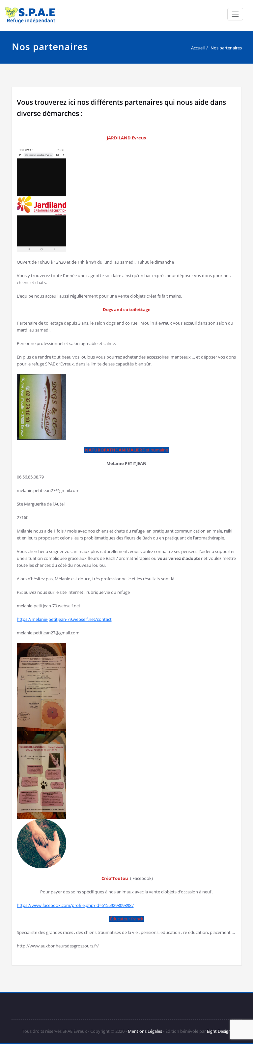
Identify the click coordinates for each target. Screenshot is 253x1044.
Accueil (198, 48)
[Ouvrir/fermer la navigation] (235, 14)
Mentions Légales (145, 1031)
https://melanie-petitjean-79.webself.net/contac (63, 619)
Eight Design (218, 1031)
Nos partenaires (226, 48)
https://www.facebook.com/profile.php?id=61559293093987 (75, 905)
